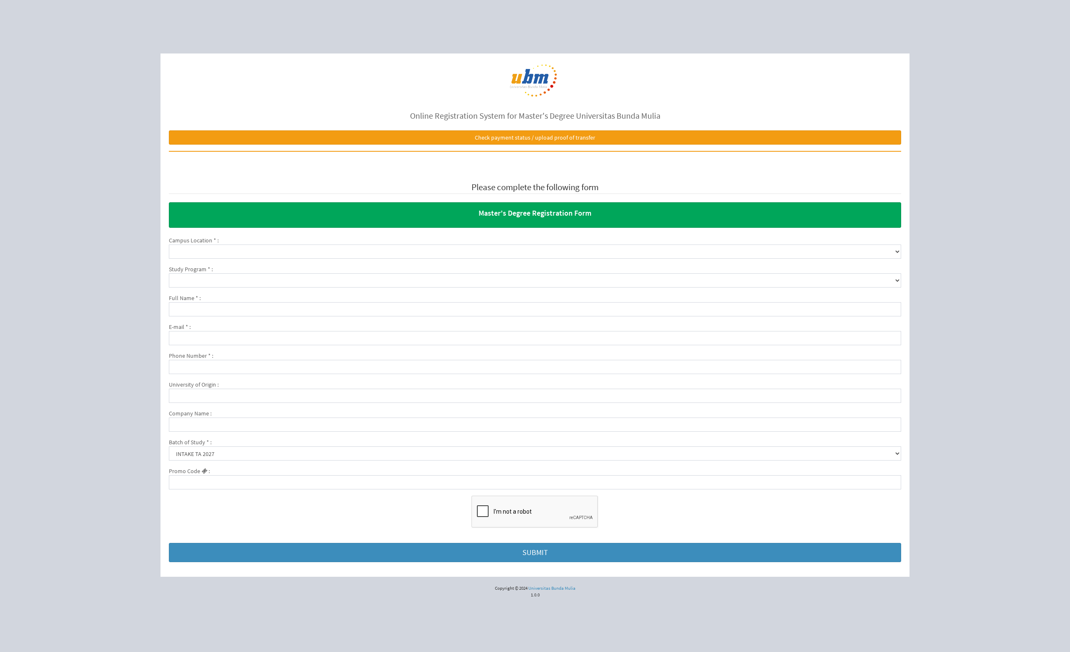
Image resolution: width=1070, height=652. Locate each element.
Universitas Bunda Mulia (552, 588)
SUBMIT (535, 552)
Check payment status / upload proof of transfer (535, 137)
